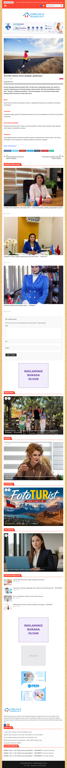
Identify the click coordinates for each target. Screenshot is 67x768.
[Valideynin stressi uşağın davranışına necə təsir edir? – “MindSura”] (33, 236)
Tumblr (38, 150)
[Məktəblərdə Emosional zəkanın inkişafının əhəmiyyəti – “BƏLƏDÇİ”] (8, 607)
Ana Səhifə (6, 36)
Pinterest (45, 150)
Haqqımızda (34, 765)
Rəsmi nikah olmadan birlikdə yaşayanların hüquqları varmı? (24, 569)
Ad (6, 341)
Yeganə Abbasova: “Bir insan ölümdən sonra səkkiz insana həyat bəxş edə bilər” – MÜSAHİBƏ (31, 477)
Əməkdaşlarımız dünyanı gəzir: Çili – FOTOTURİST (22, 524)
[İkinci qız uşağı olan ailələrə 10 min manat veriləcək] (8, 599)
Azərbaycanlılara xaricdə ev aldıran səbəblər (15, 157)
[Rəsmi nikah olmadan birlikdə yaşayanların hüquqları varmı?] (33, 552)
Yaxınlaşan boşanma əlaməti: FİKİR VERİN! (51, 157)
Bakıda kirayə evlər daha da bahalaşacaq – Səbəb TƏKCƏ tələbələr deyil (42, 2)
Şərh (6, 325)
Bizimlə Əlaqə (42, 765)
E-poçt (7, 348)
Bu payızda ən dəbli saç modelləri (12, 742)
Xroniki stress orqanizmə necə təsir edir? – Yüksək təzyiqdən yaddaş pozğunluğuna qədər (33, 208)
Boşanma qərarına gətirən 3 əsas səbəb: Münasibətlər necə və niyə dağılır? (23, 734)
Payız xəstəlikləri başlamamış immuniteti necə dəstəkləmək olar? (20, 737)
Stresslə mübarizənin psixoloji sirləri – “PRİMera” (19, 305)
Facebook (8, 150)
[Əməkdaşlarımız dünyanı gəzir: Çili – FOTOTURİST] (33, 507)
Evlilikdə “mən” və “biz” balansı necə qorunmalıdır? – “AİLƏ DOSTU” (23, 750)
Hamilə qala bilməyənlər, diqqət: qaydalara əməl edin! (28, 579)
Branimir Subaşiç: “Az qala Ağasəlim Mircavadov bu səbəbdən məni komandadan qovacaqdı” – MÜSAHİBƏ (31, 431)
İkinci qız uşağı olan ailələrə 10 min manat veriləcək (28, 596)
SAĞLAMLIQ (12, 36)
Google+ (23, 150)
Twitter (16, 150)
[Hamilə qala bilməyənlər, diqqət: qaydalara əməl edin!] (8, 582)
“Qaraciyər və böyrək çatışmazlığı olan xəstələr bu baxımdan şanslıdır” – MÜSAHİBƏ (37, 588)
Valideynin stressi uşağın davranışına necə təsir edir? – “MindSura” (25, 256)
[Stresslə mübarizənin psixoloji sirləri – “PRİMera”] (33, 285)
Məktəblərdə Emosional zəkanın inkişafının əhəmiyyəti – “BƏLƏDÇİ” (33, 604)
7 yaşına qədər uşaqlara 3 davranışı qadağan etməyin (18, 732)
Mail (52, 150)
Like (62, 78)
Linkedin (30, 150)
